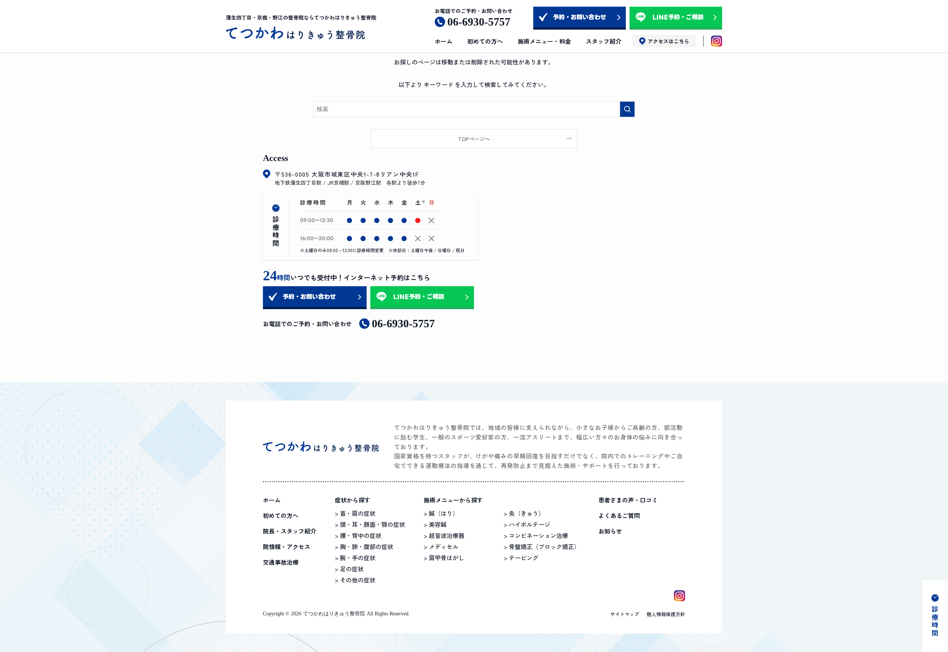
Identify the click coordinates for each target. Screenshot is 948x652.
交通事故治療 (280, 562)
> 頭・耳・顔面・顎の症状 (370, 524)
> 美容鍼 (435, 524)
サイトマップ (624, 614)
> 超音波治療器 (444, 535)
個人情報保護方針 (666, 614)
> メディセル (441, 546)
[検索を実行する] (627, 109)
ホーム (444, 41)
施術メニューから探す (453, 499)
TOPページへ (474, 139)
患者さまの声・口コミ (628, 499)
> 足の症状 (349, 568)
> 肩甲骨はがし (444, 557)
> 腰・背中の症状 (358, 535)
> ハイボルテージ (527, 524)
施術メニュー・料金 (544, 41)
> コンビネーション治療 (536, 535)
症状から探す (352, 499)
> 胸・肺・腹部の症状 (364, 546)
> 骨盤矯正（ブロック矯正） (542, 546)
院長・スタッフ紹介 (289, 530)
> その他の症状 (355, 579)
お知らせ (610, 530)
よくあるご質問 (619, 515)
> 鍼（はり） (441, 513)
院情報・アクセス (286, 546)
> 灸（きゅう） (524, 513)
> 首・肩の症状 (355, 513)
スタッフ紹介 (603, 41)
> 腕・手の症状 (355, 557)
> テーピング (521, 557)
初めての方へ (485, 41)
